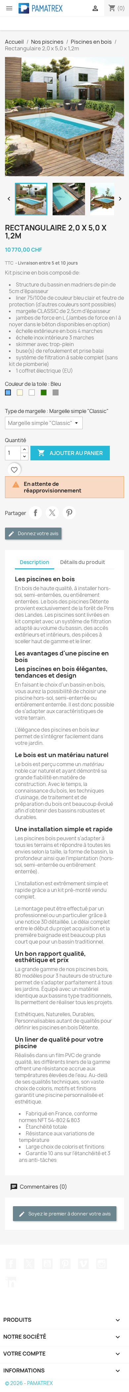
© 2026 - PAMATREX (29, 1383)
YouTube (47, 1264)
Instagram (101, 1264)
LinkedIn (11, 1282)
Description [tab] (34, 562)
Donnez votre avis (38, 533)
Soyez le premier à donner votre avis (69, 1214)
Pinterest (69, 512)
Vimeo (83, 1264)
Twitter (29, 1264)
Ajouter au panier (70, 453)
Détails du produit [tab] (82, 562)
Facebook (11, 1264)
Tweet (52, 512)
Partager (35, 512)
